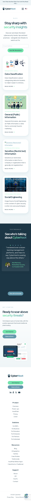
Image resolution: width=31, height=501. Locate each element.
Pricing (15, 414)
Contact (15, 481)
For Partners (15, 436)
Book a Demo (9, 336)
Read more (9, 86)
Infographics (15, 451)
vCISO (15, 417)
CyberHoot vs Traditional (15, 464)
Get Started (9, 332)
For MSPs (15, 426)
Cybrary (16, 71)
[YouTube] (19, 392)
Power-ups (15, 409)
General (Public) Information (12, 116)
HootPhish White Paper (15, 462)
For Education (15, 431)
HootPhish (15, 411)
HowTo (15, 479)
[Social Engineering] (15, 192)
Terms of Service (20, 497)
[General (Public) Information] (15, 109)
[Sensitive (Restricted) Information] (15, 145)
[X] (16, 392)
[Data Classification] (15, 69)
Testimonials (15, 459)
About (15, 473)
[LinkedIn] (10, 392)
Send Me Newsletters (15, 50)
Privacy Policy (10, 497)
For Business (15, 429)
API (15, 476)
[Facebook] (13, 392)
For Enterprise (15, 434)
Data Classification (14, 74)
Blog (15, 448)
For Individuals (15, 439)
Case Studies (15, 456)
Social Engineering (13, 197)
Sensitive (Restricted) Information (15, 152)
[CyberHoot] (9, 8)
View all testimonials (16, 293)
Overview (15, 406)
